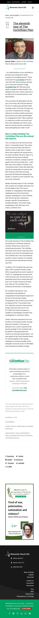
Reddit (9, 460)
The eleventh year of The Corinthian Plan (23, 27)
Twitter (20, 456)
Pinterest (19, 460)
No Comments (9, 422)
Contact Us (29, 2)
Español (9, 2)
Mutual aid (21, 435)
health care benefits (23, 433)
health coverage (11, 435)
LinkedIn (21, 463)
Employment (29, 594)
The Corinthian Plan (12, 438)
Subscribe (30, 577)
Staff (32, 591)
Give (32, 589)
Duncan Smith (10, 433)
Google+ (11, 463)
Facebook (10, 456)
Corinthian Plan (22, 426)
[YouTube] (30, 613)
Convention (23, 2)
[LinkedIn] (21, 613)
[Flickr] (13, 613)
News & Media (29, 572)
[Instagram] (17, 613)
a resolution (20, 80)
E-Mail (9, 467)
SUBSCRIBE (26, 609)
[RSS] (26, 613)
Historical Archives (16, 2)
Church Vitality (10, 426)
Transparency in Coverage (25, 596)
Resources (28, 435)
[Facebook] (9, 613)
